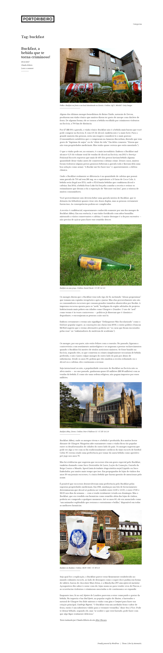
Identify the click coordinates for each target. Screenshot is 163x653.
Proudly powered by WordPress (108, 643)
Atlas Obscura (101, 620)
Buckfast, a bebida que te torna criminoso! (35, 53)
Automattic (137, 643)
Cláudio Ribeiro (26, 65)
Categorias (137, 24)
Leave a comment (27, 68)
